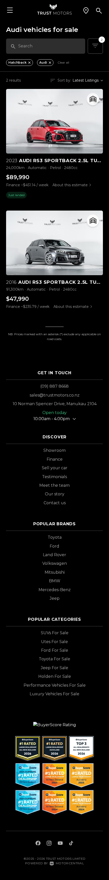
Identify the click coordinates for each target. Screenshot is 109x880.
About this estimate (70, 185)
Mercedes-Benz (55, 589)
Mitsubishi (55, 572)
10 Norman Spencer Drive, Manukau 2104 (55, 403)
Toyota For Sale (54, 659)
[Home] (54, 9)
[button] (86, 10)
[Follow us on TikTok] (71, 843)
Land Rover (54, 554)
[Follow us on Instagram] (49, 843)
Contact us (55, 502)
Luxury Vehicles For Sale (54, 693)
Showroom (54, 450)
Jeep (55, 598)
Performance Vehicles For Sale (55, 685)
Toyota (55, 537)
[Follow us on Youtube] (60, 843)
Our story (54, 494)
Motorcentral (70, 863)
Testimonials (54, 476)
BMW (54, 580)
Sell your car (54, 467)
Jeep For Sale (54, 667)
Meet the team (54, 485)
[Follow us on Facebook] (38, 843)
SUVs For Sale (54, 632)
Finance (55, 459)
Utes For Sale (54, 641)
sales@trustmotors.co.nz (55, 395)
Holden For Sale (54, 676)
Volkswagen (54, 563)
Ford (54, 546)
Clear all (63, 62)
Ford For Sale (54, 650)
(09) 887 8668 (54, 386)
